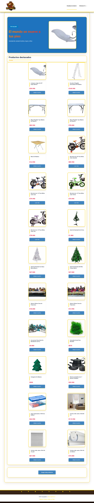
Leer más (76, 166)
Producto (82, 6)
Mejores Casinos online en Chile (47, 499)
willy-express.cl (51, 496)
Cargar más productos (47, 472)
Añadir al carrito (37, 92)
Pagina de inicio (72, 6)
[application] (86, 6)
